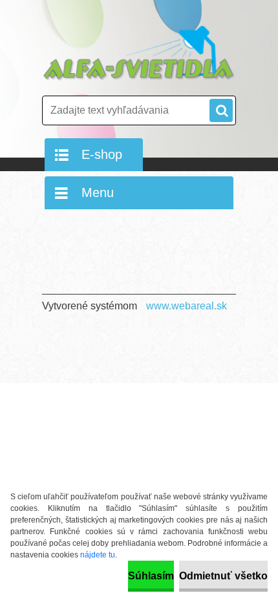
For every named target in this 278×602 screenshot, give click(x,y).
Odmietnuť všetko (223, 575)
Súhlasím (151, 575)
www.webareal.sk (186, 305)
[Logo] (139, 53)
